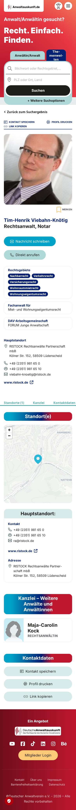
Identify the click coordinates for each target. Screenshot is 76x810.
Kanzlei (38, 403)
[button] (38, 459)
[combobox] (38, 68)
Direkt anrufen (28, 255)
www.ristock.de (16, 382)
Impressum (55, 779)
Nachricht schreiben (32, 241)
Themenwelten (56, 55)
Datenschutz (57, 784)
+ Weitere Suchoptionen (46, 100)
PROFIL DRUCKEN (62, 122)
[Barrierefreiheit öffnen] (58, 6)
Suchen (38, 90)
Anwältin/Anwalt (27, 55)
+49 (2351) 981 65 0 (24, 363)
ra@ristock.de (23, 541)
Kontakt (19, 779)
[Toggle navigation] (68, 6)
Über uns (36, 779)
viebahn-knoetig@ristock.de (30, 374)
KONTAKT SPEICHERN (21, 122)
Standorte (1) (14, 403)
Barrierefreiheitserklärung (27, 784)
